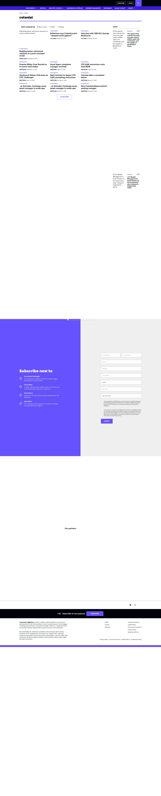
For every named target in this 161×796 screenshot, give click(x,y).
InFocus (43, 8)
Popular (61, 27)
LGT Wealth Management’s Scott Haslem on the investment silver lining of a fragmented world (133, 182)
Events (130, 8)
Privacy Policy (104, 639)
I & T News (53, 38)
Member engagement (93, 8)
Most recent (42, 27)
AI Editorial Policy (136, 639)
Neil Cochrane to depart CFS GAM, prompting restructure (63, 76)
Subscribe (120, 3)
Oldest (52, 27)
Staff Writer (22, 69)
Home (21, 13)
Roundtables (23, 49)
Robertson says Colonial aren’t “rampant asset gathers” (63, 34)
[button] (138, 3)
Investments (30, 8)
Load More (64, 97)
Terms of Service (115, 639)
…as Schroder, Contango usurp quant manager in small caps (32, 87)
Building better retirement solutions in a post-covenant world (32, 53)
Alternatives (23, 83)
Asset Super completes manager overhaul (60, 65)
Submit (107, 421)
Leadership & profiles (75, 8)
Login (130, 3)
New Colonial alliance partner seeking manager (94, 87)
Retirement (108, 8)
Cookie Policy (125, 639)
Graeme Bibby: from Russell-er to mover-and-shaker (33, 65)
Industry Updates (55, 8)
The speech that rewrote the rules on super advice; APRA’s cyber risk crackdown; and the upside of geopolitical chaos (133, 40)
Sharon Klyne (23, 58)
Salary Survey (120, 8)
